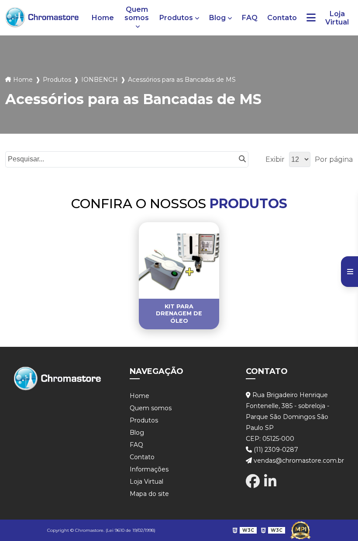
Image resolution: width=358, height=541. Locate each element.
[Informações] (311, 17)
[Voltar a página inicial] (42, 17)
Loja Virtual (337, 18)
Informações (149, 469)
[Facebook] (253, 481)
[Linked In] (270, 481)
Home (103, 18)
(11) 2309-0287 (275, 450)
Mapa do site (149, 494)
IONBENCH (99, 80)
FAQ (250, 18)
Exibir (275, 159)
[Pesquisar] (242, 159)
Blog (217, 18)
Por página (334, 159)
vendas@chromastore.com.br (298, 460)
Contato (282, 18)
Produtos (176, 18)
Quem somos (136, 13)
